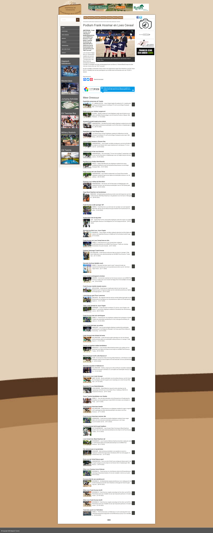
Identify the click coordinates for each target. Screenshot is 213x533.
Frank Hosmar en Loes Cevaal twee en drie (96, 240)
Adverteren (64, 31)
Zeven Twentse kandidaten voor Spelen (95, 396)
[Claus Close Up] (145, 24)
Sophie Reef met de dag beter (92, 217)
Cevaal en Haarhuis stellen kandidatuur (95, 345)
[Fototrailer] (145, 34)
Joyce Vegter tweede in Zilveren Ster (94, 141)
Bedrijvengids (65, 34)
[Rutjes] (118, 7)
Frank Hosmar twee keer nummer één (94, 416)
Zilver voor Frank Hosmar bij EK (92, 490)
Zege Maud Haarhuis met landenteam (94, 192)
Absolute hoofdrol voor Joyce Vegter (94, 230)
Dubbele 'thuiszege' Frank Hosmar (93, 250)
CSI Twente (66, 150)
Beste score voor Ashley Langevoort (94, 111)
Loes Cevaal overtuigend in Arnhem (94, 276)
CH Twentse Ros (68, 113)
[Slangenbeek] (145, 51)
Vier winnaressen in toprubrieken (93, 449)
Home (63, 27)
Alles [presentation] (85, 17)
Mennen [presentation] (115, 17)
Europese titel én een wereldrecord (93, 479)
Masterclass (66, 81)
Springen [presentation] (97, 17)
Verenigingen (65, 45)
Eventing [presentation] (109, 17)
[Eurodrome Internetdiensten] (109, 89)
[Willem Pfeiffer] (145, 43)
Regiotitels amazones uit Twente (93, 101)
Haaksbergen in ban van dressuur (93, 151)
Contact (64, 52)
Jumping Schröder (69, 99)
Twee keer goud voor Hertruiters (93, 510)
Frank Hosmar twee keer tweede (93, 406)
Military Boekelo (68, 132)
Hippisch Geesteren (66, 62)
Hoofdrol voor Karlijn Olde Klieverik (94, 161)
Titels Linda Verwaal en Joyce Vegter (94, 305)
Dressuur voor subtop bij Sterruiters (94, 181)
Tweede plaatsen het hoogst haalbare (94, 426)
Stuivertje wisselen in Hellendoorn (93, 366)
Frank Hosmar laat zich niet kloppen (94, 315)
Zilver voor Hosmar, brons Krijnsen (93, 469)
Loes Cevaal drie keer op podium (93, 325)
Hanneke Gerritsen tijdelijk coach (93, 263)
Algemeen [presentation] (90, 17)
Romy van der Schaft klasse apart (93, 459)
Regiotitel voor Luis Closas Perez (93, 131)
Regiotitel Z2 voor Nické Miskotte (93, 386)
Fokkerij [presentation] (120, 17)
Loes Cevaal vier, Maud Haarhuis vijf (94, 439)
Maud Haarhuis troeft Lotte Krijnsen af (95, 356)
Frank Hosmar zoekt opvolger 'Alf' (93, 205)
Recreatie (64, 42)
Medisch (64, 38)
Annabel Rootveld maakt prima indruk (94, 121)
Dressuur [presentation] (103, 17)
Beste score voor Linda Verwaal (93, 376)
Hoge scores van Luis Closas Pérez (94, 171)
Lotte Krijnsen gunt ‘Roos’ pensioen (94, 295)
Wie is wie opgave (66, 49)
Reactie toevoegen (98, 79)
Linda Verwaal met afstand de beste (94, 335)
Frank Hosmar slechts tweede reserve (94, 286)
